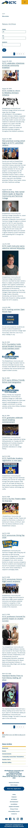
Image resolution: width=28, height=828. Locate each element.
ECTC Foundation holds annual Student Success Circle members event (11, 346)
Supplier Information (14, 806)
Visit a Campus (14, 784)
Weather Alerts (6, 759)
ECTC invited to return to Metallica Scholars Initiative (11, 93)
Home (3, 13)
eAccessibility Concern (14, 811)
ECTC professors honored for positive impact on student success (13, 619)
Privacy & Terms (14, 809)
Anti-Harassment (14, 801)
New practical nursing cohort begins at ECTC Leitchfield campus (13, 143)
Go (4, 50)
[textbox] (14, 31)
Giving (14, 794)
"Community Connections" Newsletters (13, 756)
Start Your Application (14, 788)
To (3, 35)
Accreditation (14, 804)
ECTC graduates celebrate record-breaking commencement (12, 420)
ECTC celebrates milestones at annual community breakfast (13, 65)
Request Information (14, 782)
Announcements (6, 753)
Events (4, 751)
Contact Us (14, 813)
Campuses (14, 796)
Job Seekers (14, 799)
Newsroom (5, 748)
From (4, 29)
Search (4, 42)
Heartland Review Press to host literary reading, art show (12, 678)
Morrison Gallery (6, 762)
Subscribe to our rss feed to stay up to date (13, 735)
